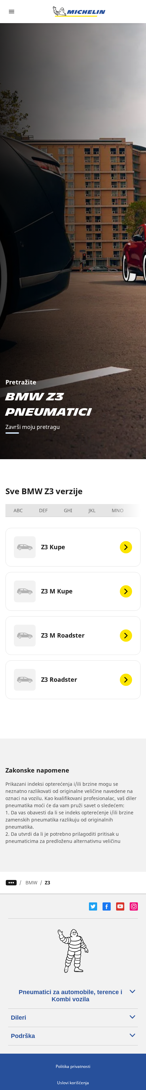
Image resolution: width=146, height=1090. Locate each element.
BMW (31, 882)
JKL (92, 510)
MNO (118, 510)
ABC (18, 510)
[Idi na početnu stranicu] (79, 11)
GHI (68, 510)
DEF (43, 510)
